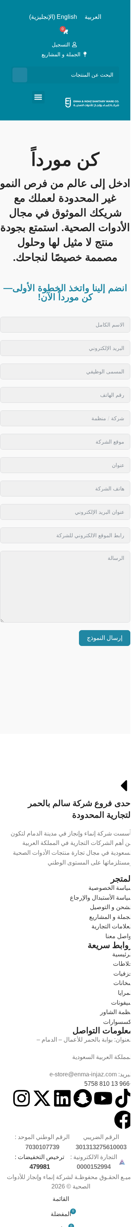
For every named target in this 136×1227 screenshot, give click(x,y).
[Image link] (79, 766)
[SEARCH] (19, 75)
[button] (38, 97)
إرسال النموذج (104, 638)
